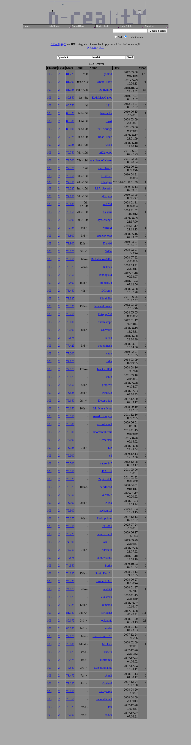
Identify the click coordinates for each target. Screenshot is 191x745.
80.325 (70, 113)
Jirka (109, 361)
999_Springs (104, 129)
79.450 (70, 176)
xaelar (108, 628)
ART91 (107, 542)
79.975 (70, 136)
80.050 (70, 628)
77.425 (70, 345)
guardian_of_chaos (101, 160)
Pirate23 (107, 392)
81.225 (70, 74)
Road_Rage (105, 136)
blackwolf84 (104, 369)
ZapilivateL (105, 479)
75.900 (70, 455)
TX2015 (107, 526)
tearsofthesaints (103, 667)
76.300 (70, 432)
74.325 (70, 573)
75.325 (70, 707)
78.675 (70, 652)
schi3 (109, 377)
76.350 (70, 699)
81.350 (70, 612)
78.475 (70, 675)
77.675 (70, 337)
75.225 (70, 534)
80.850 (70, 97)
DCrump (106, 290)
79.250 (70, 182)
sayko (108, 337)
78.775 (70, 251)
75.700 (70, 463)
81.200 (70, 81)
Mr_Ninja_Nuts (102, 408)
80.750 (70, 105)
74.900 (70, 542)
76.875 (70, 377)
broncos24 (106, 282)
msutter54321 (104, 581)
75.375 (70, 487)
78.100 (70, 322)
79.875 (70, 636)
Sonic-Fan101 (103, 573)
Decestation (105, 400)
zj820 (108, 714)
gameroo (107, 604)
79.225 (70, 188)
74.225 (70, 581)
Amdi (108, 675)
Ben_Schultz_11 (102, 636)
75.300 (70, 502)
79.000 (70, 219)
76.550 (70, 416)
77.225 (70, 683)
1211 (109, 105)
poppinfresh (105, 345)
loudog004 (105, 274)
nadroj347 (106, 463)
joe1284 (107, 204)
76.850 (70, 384)
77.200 (70, 353)
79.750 (70, 152)
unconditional (104, 699)
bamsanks (106, 113)
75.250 (70, 526)
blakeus (107, 212)
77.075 (70, 369)
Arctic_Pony (104, 81)
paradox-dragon (102, 416)
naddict (107, 589)
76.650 (70, 400)
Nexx (108, 502)
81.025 (70, 89)
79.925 (70, 144)
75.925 (70, 447)
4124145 (106, 471)
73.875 (70, 597)
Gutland (107, 683)
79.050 (70, 212)
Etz (110, 447)
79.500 (70, 160)
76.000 (70, 439)
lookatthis (106, 620)
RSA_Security (103, 188)
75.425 (70, 479)
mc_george (105, 691)
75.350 (70, 494)
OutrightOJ (105, 89)
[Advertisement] (67, 33)
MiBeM (107, 227)
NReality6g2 (58, 44)
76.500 (70, 424)
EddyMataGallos (102, 97)
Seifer (108, 251)
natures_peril (104, 534)
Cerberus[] (105, 439)
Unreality (106, 329)
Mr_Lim (107, 644)
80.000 (70, 129)
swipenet (106, 612)
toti (110, 707)
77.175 (70, 361)
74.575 (70, 557)
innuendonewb (103, 306)
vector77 (107, 494)
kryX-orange (104, 219)
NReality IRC (95, 47)
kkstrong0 (106, 659)
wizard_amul (104, 424)
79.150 (70, 196)
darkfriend (106, 487)
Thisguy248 (105, 314)
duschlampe (105, 322)
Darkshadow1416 (101, 259)
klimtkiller (106, 298)
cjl (110, 455)
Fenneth (107, 652)
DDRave (106, 176)
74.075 (70, 589)
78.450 (70, 290)
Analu (108, 144)
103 (49, 74)
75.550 (70, 471)
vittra (109, 353)
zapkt (109, 121)
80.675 (70, 620)
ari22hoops (105, 152)
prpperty (107, 384)
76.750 (70, 691)
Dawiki (107, 243)
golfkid (108, 74)
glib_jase (106, 196)
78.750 (70, 259)
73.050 (70, 714)
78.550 (70, 274)
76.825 (70, 392)
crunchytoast (104, 235)
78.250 (70, 314)
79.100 (70, 204)
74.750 (70, 549)
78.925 (70, 227)
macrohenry (105, 168)
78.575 (70, 267)
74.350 (70, 565)
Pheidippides (104, 518)
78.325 (70, 298)
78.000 (70, 329)
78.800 (70, 235)
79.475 (70, 168)
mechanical (105, 510)
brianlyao (106, 182)
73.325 (70, 604)
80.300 (70, 121)
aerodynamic (104, 557)
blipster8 (107, 549)
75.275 (70, 518)
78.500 (70, 282)
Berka (108, 565)
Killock (107, 267)
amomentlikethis (102, 432)
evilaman (106, 597)
